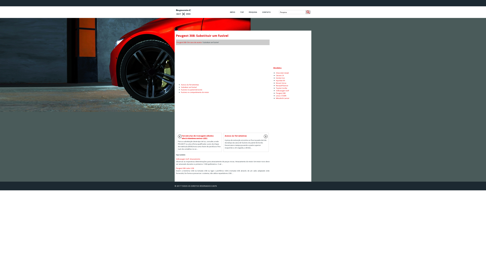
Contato (266, 12)
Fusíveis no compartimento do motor (195, 92)
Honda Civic (280, 78)
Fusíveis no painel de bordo (191, 90)
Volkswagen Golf (282, 90)
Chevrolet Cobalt (282, 73)
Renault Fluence (282, 85)
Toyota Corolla (281, 88)
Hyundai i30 (280, 80)
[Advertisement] (223, 63)
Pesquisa (253, 12)
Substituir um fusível (189, 87)
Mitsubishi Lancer (282, 98)
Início (232, 12)
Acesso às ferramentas (190, 85)
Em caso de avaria (194, 42)
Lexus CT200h (281, 96)
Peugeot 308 (181, 42)
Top (242, 12)
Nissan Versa (281, 83)
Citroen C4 (280, 75)
